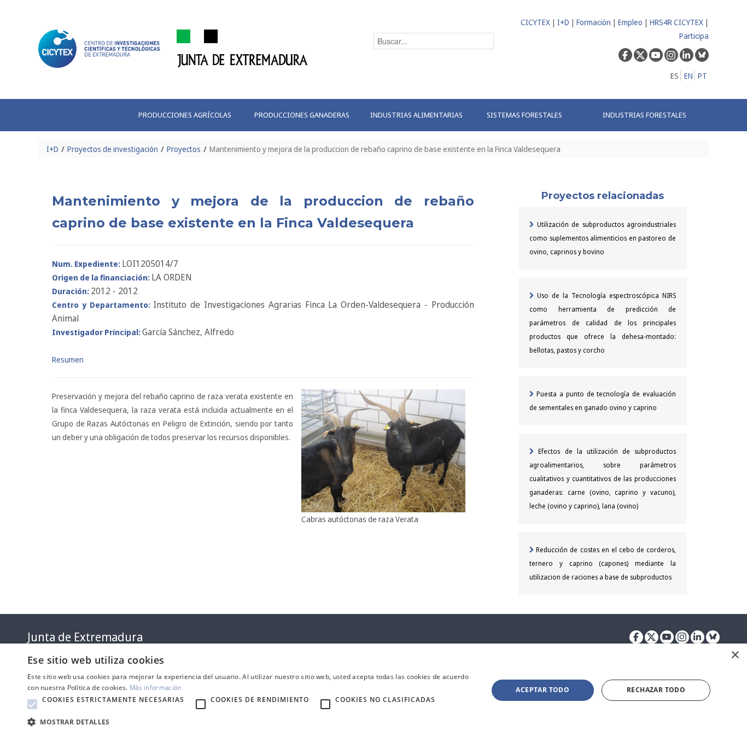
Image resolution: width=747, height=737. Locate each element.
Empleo (630, 22)
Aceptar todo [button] (542, 689)
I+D (563, 22)
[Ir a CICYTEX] (101, 49)
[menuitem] (185, 115)
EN (688, 76)
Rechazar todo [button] (656, 689)
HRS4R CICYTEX (676, 22)
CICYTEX (535, 22)
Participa (694, 36)
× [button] (735, 655)
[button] (32, 704)
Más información (156, 687)
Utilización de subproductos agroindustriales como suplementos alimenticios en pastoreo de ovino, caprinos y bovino (602, 238)
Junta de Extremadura (85, 637)
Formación (593, 22)
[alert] (373, 690)
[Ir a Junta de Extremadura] (242, 48)
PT (702, 76)
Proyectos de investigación (112, 149)
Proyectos (184, 149)
